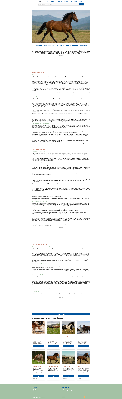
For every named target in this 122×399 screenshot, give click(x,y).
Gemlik (79, 366)
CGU (63, 389)
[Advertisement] (61, 63)
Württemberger (51, 336)
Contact (34, 389)
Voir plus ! (38, 345)
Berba (34, 336)
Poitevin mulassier (37, 366)
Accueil (48, 1)
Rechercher (81, 4)
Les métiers (66, 1)
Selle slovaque (66, 366)
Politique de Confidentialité (67, 390)
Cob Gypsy (65, 336)
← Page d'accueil (61, 314)
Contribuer (35, 390)
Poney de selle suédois (53, 366)
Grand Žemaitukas (82, 336)
